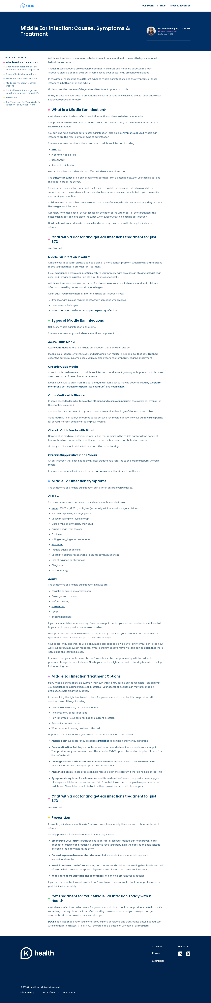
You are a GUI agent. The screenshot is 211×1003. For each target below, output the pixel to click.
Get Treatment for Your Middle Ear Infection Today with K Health (23, 103)
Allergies (56, 149)
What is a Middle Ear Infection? (22, 62)
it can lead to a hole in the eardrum (85, 471)
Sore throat (58, 606)
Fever (55, 508)
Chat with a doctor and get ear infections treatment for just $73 (22, 68)
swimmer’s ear (129, 133)
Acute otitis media (58, 347)
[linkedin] (180, 953)
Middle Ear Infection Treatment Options (21, 84)
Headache (57, 544)
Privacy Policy (27, 992)
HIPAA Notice (69, 992)
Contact (158, 961)
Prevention (11, 97)
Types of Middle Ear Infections (21, 74)
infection (84, 116)
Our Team (148, 5)
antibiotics (103, 741)
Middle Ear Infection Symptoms (21, 78)
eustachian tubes (62, 177)
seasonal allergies (68, 305)
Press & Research (180, 5)
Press (156, 953)
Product (162, 5)
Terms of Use (48, 992)
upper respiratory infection (101, 310)
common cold (68, 310)
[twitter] (188, 953)
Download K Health (58, 921)
